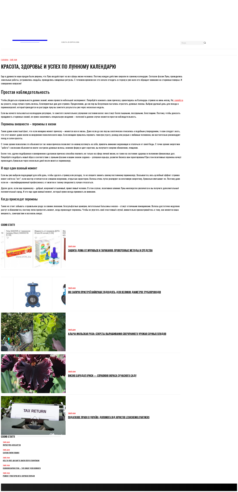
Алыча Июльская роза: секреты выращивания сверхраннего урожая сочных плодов (117, 334)
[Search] (204, 43)
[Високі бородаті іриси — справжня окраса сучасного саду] (33, 373)
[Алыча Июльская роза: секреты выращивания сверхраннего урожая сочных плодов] (33, 332)
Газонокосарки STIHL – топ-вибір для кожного (22, 468)
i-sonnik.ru (178, 100)
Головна (4, 59)
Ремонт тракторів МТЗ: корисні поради (19, 476)
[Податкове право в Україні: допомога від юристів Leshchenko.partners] (33, 415)
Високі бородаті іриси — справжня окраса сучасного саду (102, 375)
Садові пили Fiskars (11, 452)
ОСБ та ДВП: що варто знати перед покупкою (21, 460)
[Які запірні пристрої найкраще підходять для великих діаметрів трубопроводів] (33, 290)
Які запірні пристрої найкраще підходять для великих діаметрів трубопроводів (114, 292)
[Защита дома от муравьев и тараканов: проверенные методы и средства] (33, 248)
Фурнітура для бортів (12, 445)
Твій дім (13, 59)
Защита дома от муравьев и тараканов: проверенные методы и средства (110, 250)
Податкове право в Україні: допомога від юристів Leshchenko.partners (108, 417)
